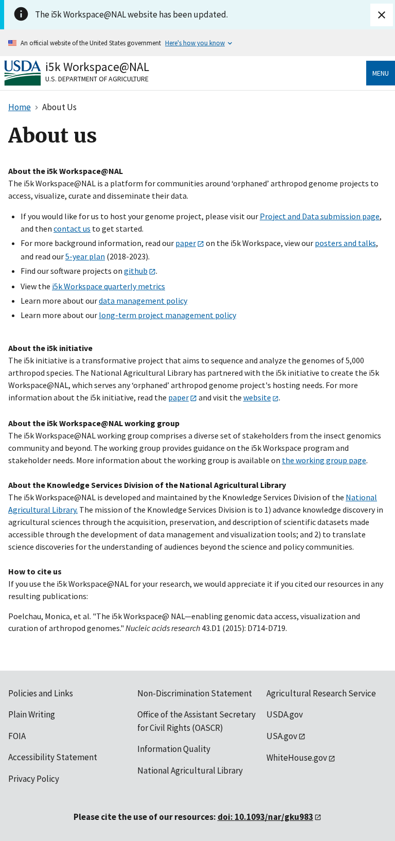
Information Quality (173, 749)
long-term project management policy (167, 315)
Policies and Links (40, 693)
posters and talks (345, 243)
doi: (265, 816)
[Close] (381, 15)
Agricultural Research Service (321, 693)
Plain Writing (31, 714)
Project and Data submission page (320, 216)
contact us (72, 228)
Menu (380, 73)
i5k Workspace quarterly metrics (108, 286)
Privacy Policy (33, 778)
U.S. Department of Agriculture (97, 78)
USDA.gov (284, 714)
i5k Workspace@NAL (97, 66)
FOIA (17, 736)
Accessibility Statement (52, 757)
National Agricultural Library (190, 770)
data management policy (143, 300)
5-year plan (85, 256)
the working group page (324, 460)
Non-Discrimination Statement (194, 693)
